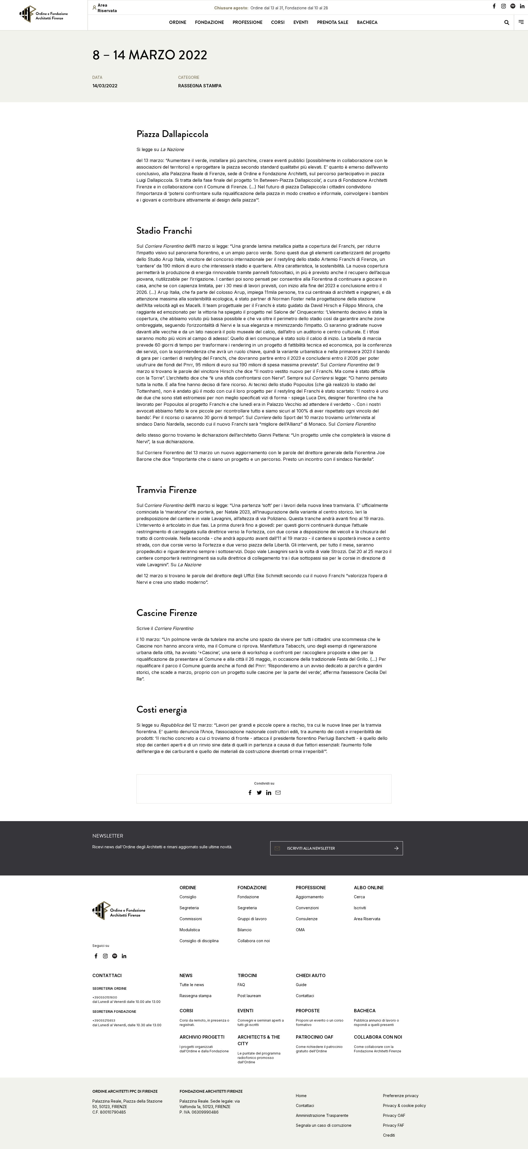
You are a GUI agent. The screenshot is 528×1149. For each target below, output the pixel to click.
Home (301, 1095)
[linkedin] (268, 793)
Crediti (389, 1135)
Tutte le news (192, 984)
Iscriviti (360, 907)
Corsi (278, 22)
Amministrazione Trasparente (322, 1115)
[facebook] (250, 793)
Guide (301, 984)
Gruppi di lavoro (252, 918)
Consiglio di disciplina (199, 940)
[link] (43, 14)
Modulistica (190, 929)
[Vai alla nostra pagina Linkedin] (522, 6)
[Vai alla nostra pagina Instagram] (503, 6)
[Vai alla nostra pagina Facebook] (494, 6)
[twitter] (259, 793)
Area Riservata (367, 918)
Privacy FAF (393, 1125)
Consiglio (188, 896)
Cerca (359, 896)
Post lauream (249, 995)
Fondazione (209, 22)
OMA (300, 929)
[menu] (521, 22)
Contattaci (305, 995)
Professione (247, 22)
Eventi (300, 22)
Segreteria (189, 907)
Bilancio (245, 929)
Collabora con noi (254, 940)
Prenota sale (332, 22)
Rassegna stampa (195, 995)
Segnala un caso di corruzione (323, 1125)
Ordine (177, 22)
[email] (278, 793)
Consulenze (307, 918)
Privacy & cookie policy (404, 1105)
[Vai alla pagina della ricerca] (507, 22)
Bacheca (367, 22)
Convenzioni (307, 907)
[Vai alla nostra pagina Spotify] (512, 6)
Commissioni (191, 918)
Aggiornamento (310, 896)
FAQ (241, 984)
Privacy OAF (394, 1115)
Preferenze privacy (401, 1095)
